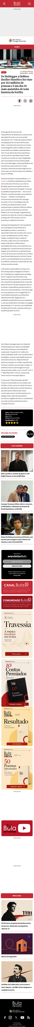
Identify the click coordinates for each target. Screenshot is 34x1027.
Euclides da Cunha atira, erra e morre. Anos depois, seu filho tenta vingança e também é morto (16, 987)
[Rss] (28, 1017)
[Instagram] (10, 1017)
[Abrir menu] (27, 4)
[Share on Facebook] (19, 101)
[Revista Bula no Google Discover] (17, 40)
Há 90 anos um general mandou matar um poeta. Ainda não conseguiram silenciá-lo (16, 926)
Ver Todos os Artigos (8, 436)
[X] (16, 1017)
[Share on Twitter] (25, 101)
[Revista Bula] (17, 3)
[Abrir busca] (4, 4)
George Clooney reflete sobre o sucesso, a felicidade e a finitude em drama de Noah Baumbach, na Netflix (17, 506)
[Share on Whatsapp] (31, 101)
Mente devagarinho (9, 957)
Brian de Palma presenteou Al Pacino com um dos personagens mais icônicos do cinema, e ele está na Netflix (17, 539)
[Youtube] (22, 1017)
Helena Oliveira (28, 71)
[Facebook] (5, 1017)
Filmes (4, 72)
